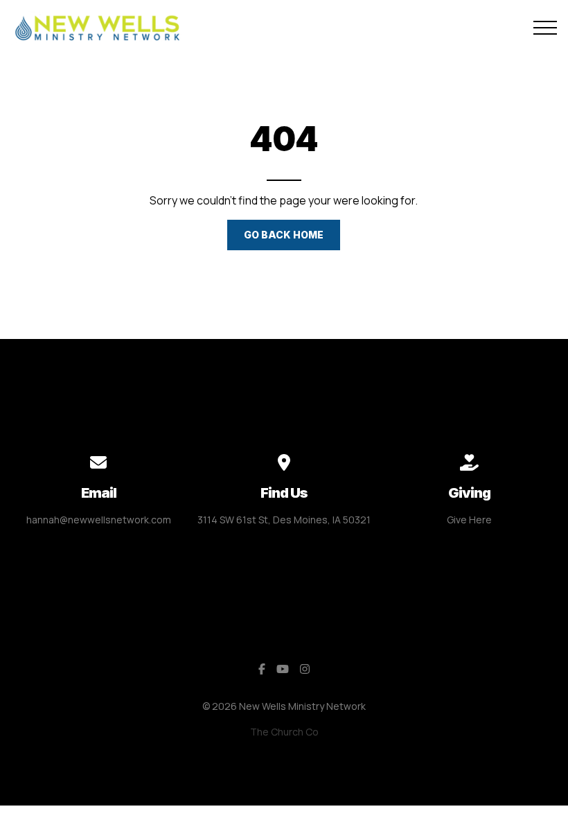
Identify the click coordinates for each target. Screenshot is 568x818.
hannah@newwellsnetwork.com (98, 519)
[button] (545, 28)
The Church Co (284, 731)
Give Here (469, 519)
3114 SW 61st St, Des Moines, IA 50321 (284, 519)
